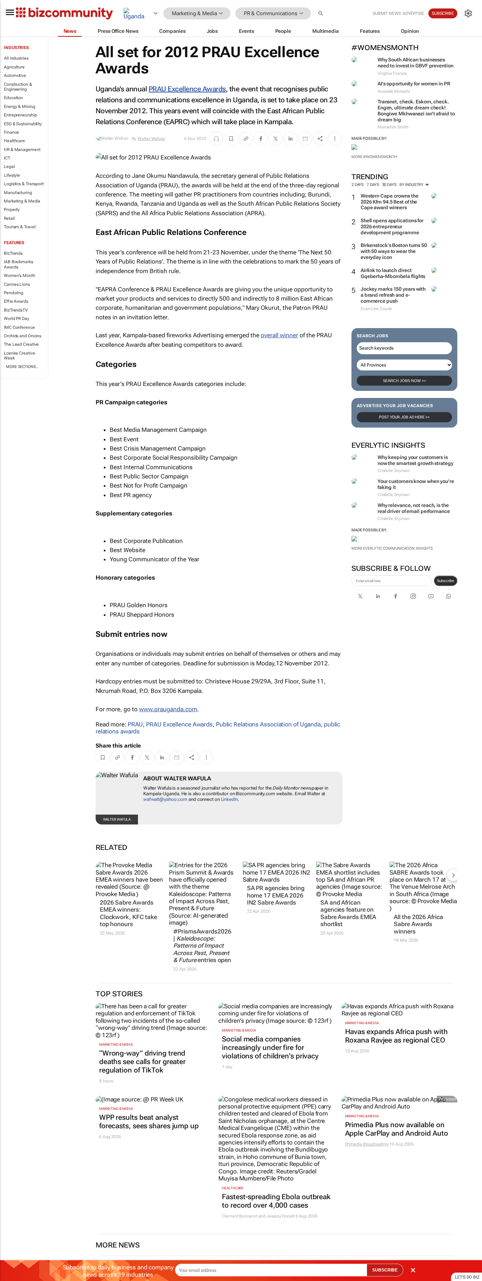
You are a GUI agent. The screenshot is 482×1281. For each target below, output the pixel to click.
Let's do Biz (467, 1277)
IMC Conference (19, 327)
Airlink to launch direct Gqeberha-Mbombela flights (393, 273)
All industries (16, 58)
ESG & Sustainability (23, 123)
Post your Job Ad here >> (404, 417)
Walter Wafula (151, 138)
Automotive (15, 75)
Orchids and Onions (22, 335)
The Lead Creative (21, 344)
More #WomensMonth (374, 157)
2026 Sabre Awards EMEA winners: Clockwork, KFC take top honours (128, 913)
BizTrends (13, 253)
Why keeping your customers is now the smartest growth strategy (415, 460)
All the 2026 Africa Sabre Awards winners (418, 924)
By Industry (411, 184)
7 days (373, 184)
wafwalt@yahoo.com (165, 799)
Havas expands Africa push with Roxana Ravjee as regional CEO (396, 1035)
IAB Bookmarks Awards (18, 264)
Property (12, 209)
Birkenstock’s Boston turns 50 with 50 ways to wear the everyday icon (394, 251)
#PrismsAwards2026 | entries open (202, 946)
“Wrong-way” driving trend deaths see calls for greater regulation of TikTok (142, 1061)
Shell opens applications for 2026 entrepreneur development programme (392, 226)
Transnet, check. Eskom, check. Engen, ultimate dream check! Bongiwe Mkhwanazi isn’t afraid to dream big (416, 110)
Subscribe (445, 581)
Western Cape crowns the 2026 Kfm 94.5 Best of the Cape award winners (389, 202)
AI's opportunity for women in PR (414, 83)
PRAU (135, 724)
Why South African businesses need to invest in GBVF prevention (415, 62)
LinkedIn (229, 799)
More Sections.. (22, 366)
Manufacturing (18, 192)
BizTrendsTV (16, 310)
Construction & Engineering (18, 87)
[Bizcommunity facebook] (395, 596)
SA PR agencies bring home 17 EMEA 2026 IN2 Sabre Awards (276, 895)
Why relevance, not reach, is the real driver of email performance (414, 508)
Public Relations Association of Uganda (268, 724)
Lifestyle (12, 175)
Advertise (413, 13)
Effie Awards (16, 301)
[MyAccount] (468, 13)
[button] (321, 13)
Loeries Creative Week (19, 356)
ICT (7, 158)
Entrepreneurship (20, 115)
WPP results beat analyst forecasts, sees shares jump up (149, 1121)
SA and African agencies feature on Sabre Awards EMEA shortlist (348, 913)
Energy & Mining (19, 106)
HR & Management (22, 149)
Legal (9, 166)
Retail (9, 218)
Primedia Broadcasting (366, 1144)
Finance (11, 132)
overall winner (279, 335)
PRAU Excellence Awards (187, 89)
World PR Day (16, 318)
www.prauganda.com (168, 709)
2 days (357, 184)
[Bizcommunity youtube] (430, 596)
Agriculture (14, 67)
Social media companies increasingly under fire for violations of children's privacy (270, 1047)
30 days (389, 184)
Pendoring (13, 292)
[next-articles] (453, 875)
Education (13, 97)
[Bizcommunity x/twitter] (360, 596)
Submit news (387, 13)
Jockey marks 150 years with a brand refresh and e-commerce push (393, 295)
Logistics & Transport (24, 183)
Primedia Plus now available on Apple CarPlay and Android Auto (396, 1128)
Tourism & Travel (19, 226)
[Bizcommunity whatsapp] (448, 596)
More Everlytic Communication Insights (392, 548)
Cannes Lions (17, 284)
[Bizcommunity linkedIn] (377, 596)
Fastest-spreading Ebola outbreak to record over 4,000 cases (276, 1200)
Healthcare (14, 140)
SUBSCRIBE (385, 1270)
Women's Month (19, 275)
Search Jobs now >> (404, 381)
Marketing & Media (22, 201)
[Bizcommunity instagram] (413, 596)
